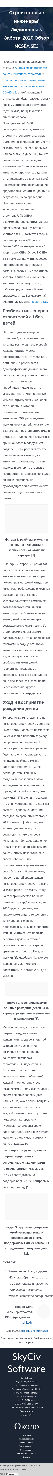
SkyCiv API (26, 1415)
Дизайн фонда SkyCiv (26, 1396)
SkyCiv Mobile (26, 1411)
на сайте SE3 (39, 301)
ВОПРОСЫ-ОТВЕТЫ (26, 1453)
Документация (26, 1450)
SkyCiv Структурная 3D (26, 1381)
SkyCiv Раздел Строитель (26, 1385)
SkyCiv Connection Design (26, 1392)
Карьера (26, 1457)
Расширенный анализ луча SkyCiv (26, 1389)
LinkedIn (27, 1322)
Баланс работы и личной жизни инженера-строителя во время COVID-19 (24, 86)
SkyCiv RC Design (26, 1400)
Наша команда (26, 1442)
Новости (25, 1330)
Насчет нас (26, 1435)
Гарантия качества (26, 1446)
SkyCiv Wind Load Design (26, 1403)
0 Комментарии (39, 1330)
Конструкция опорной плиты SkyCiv (26, 1407)
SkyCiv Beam (26, 1378)
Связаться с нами (26, 1438)
